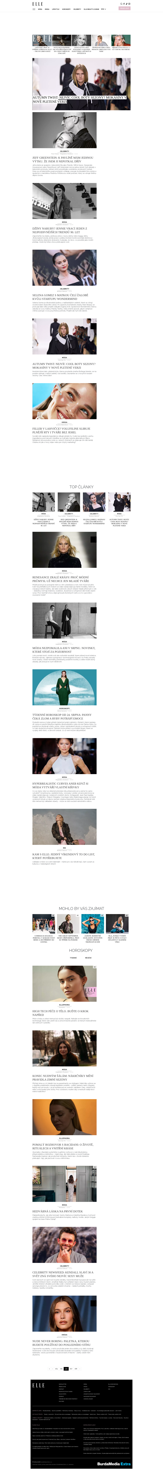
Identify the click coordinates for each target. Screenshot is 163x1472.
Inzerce (61, 1396)
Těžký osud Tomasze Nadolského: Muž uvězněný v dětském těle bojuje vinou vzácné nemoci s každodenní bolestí (105, 1429)
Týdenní (73, 958)
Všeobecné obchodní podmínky (68, 1399)
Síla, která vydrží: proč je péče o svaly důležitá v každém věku (117, 939)
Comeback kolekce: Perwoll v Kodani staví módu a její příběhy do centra (44, 939)
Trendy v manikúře (49, 1414)
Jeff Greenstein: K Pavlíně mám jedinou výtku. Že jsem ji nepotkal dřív (68, 523)
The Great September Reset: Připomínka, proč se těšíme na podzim (68, 938)
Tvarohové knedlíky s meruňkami (52, 1418)
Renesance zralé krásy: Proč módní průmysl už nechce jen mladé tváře (50, 1443)
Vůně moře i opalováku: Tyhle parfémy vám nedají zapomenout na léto (101, 1434)
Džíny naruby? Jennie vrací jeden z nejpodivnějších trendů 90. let (44, 523)
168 (76, 1369)
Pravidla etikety (47, 1410)
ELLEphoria (64, 1005)
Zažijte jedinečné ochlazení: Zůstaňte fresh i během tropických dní (92, 939)
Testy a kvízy (77, 1410)
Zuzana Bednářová (62, 424)
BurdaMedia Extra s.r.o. (46, 1462)
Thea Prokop (55, 154)
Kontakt (61, 1389)
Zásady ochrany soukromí (92, 1394)
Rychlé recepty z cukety (106, 1418)
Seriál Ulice (93, 1414)
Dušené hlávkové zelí (44, 1419)
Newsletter (62, 1384)
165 (62, 1369)
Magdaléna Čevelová (66, 154)
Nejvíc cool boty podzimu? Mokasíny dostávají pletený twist (47, 1435)
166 (67, 1369)
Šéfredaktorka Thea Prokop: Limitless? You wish (101, 49)
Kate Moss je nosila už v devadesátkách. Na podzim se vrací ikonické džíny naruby (53, 1428)
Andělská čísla (86, 1410)
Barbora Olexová (62, 291)
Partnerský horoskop (67, 1410)
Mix (64, 848)
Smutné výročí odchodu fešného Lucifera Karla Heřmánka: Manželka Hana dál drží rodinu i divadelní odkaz (106, 1443)
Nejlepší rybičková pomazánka (80, 1418)
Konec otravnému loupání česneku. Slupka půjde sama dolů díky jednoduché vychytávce (106, 1453)
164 (57, 1369)
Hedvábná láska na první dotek (57, 1211)
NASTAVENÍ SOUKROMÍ (90, 1396)
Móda (40, 9)
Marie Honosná (62, 711)
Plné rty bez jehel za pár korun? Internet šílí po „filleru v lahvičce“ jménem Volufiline (53, 1439)
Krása (47, 9)
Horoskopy (66, 9)
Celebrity (77, 9)
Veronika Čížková (62, 1268)
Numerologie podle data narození (105, 1410)
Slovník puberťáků (56, 1410)
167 (71, 1369)
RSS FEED (61, 1401)
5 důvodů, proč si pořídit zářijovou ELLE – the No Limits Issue (42, 49)
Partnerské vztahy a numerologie (80, 1414)
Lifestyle (55, 9)
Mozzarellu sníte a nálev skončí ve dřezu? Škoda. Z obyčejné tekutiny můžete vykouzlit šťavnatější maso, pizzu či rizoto (106, 1448)
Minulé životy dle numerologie (62, 1414)
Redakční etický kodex (65, 1391)
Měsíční (88, 958)
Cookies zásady (88, 1399)
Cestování (93, 1410)
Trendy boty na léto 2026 (114, 1414)
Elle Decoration (113, 1384)
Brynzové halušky (118, 1418)
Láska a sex (87, 1391)
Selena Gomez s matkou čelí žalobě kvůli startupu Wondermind (94, 522)
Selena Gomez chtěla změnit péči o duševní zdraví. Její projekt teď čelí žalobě (52, 1432)
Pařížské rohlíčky (94, 1418)
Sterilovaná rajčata (66, 1418)
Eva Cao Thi (62, 360)
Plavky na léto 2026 (102, 1414)
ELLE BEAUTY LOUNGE (91, 9)
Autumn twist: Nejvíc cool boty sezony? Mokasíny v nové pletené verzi (119, 523)
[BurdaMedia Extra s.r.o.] (114, 1463)
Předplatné (62, 1386)
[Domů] (38, 1385)
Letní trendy (118, 1410)
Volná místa (62, 1394)
